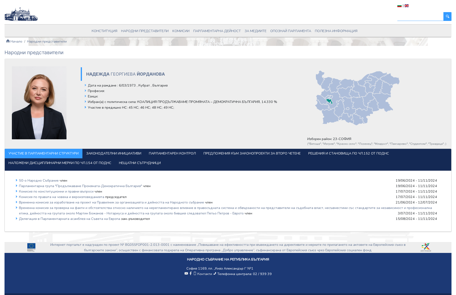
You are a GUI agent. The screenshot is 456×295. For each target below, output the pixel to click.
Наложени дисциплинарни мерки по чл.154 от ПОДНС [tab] (60, 162)
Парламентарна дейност (217, 31)
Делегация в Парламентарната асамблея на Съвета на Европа (70, 218)
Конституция (104, 31)
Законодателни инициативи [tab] (113, 153)
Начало (16, 41)
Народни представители (145, 31)
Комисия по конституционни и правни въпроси (57, 191)
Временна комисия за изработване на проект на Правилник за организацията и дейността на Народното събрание (112, 202)
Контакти (204, 273)
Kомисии (181, 31)
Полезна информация (336, 31)
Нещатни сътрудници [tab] (140, 162)
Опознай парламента (290, 31)
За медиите (255, 31)
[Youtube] (186, 273)
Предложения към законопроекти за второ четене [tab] (252, 153)
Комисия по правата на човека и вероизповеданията (62, 196)
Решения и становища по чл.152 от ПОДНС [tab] (348, 153)
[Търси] (447, 16)
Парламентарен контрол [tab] (172, 153)
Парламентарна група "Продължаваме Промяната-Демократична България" (81, 186)
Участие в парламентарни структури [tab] (44, 153)
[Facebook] (190, 273)
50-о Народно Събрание (39, 180)
